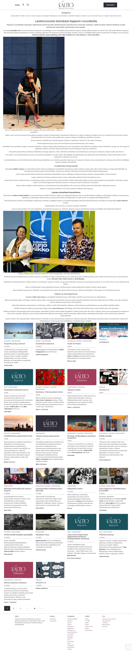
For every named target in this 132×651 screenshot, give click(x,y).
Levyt (88, 16)
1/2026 (87, 623)
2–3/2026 (7, 346)
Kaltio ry (105, 626)
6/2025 (87, 624)
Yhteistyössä (102, 339)
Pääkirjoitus (53, 16)
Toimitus (105, 623)
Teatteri (22, 16)
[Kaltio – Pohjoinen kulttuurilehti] (66, 5)
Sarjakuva (39, 16)
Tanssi (28, 16)
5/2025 (87, 628)
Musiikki (83, 16)
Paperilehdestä (62, 16)
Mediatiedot (106, 624)
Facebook (53, 619)
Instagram (53, 621)
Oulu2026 (71, 16)
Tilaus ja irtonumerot (109, 619)
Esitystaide (113, 16)
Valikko (17, 5)
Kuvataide (94, 16)
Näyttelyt (77, 16)
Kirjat (99, 16)
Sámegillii (46, 16)
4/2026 (69, 346)
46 (34, 608)
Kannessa (39, 387)
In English (105, 16)
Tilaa (110, 5)
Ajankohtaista (71, 341)
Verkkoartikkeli (15, 16)
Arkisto (119, 16)
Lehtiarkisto (89, 630)
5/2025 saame (89, 626)
